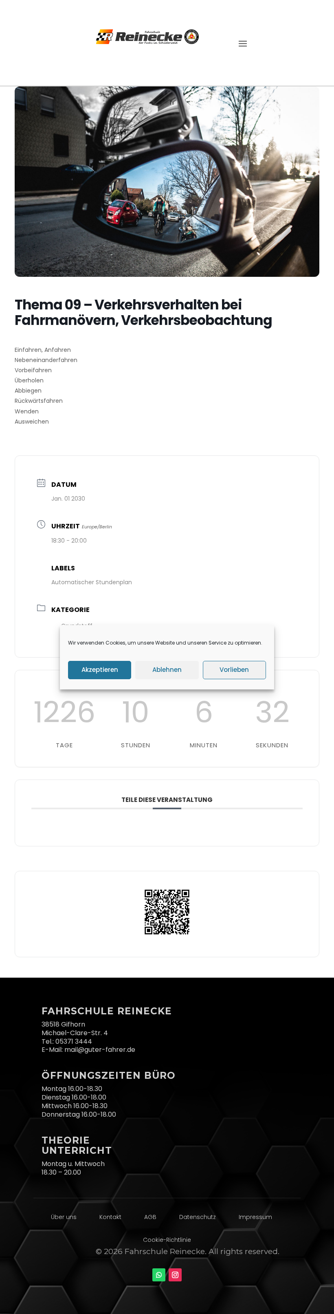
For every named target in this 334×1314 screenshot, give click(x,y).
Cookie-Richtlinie (167, 1240)
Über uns (64, 1217)
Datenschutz (197, 1217)
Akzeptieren (99, 669)
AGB (150, 1217)
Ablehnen (167, 669)
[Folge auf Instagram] (175, 1274)
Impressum (255, 1217)
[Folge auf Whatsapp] (158, 1274)
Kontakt (110, 1217)
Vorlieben (234, 669)
